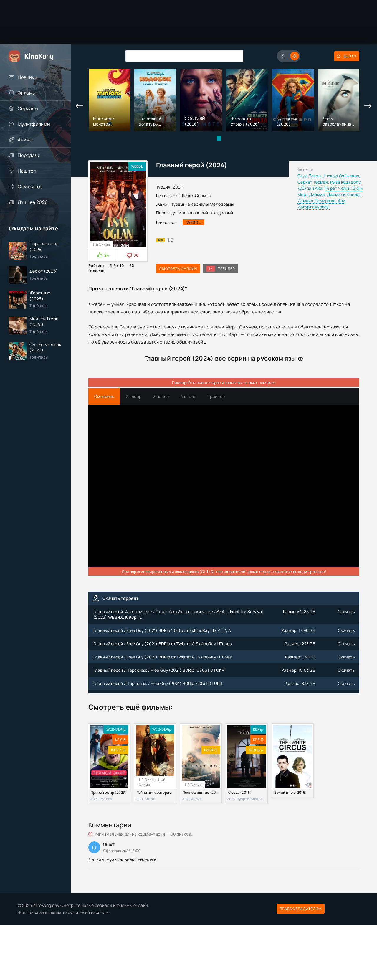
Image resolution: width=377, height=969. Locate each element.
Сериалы (28, 108)
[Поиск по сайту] (234, 56)
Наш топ (27, 171)
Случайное (30, 186)
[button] (219, 138)
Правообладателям (301, 908)
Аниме (25, 139)
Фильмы (27, 93)
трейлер (226, 268)
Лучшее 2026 (33, 202)
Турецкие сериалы (189, 204)
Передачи (29, 155)
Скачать (346, 611)
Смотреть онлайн (178, 268)
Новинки (27, 77)
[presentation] (79, 106)
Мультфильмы (34, 124)
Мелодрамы (222, 204)
